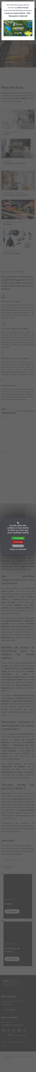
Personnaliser (18, 546)
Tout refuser (18, 542)
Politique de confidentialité (18, 549)
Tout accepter (19, 538)
